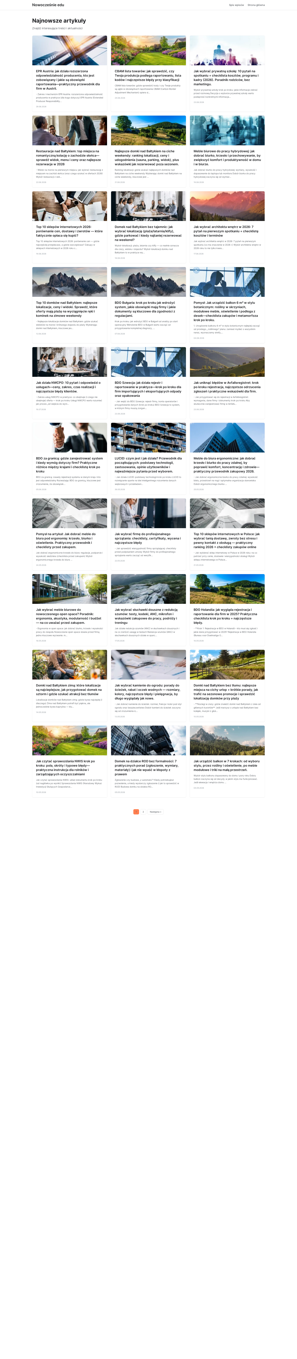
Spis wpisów (236, 4)
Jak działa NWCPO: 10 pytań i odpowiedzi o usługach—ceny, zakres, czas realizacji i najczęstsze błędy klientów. (68, 387)
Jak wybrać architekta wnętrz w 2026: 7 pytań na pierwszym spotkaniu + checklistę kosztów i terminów (226, 231)
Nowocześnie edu (48, 5)
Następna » (155, 812)
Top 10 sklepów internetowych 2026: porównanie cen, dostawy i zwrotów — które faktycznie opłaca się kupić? (69, 231)
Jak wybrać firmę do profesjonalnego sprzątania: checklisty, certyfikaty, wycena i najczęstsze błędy (148, 538)
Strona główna (256, 4)
